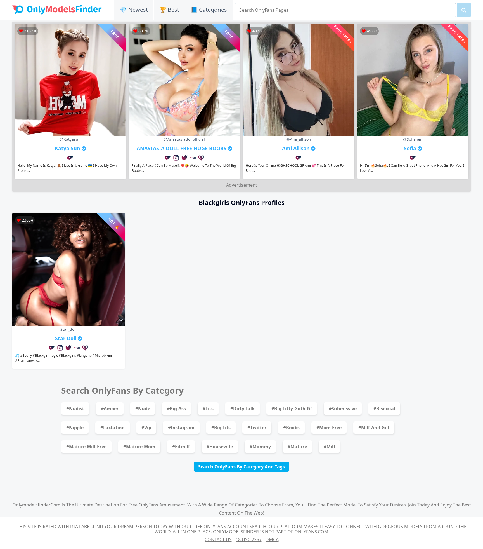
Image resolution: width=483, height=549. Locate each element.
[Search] (464, 10)
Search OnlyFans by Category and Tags (241, 467)
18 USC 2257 (249, 539)
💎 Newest (134, 9)
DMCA (272, 539)
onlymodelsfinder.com (36, 505)
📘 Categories (209, 9)
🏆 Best (169, 9)
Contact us (218, 539)
